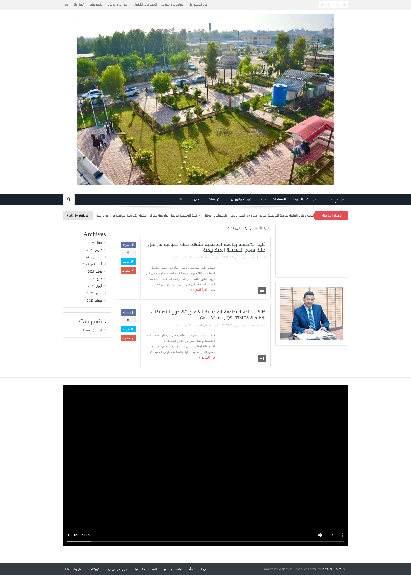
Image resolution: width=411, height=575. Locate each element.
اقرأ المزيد (199, 290)
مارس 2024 (94, 250)
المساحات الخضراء (145, 5)
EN (67, 5)
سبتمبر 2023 (94, 257)
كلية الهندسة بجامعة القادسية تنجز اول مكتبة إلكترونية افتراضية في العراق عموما (169, 215)
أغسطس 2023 (92, 264)
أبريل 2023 (95, 286)
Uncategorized (203, 257)
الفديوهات (96, 5)
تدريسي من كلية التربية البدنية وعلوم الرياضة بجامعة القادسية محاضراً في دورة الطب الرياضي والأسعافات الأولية (298, 215)
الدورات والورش (118, 5)
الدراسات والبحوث (173, 5)
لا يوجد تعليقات (182, 257)
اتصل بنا (79, 5)
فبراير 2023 (94, 300)
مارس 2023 (94, 293)
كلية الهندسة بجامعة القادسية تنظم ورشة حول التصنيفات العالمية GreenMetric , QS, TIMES (208, 315)
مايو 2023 (95, 279)
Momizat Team (331, 569)
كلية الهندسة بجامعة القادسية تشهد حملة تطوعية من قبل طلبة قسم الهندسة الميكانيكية (207, 247)
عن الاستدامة (198, 5)
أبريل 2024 (95, 243)
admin (255, 257)
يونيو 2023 (95, 271)
